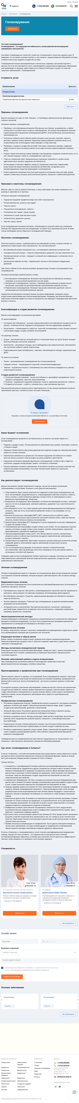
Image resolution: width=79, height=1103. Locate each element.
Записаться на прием (12, 977)
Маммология (5, 1078)
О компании (38, 1062)
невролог (48, 890)
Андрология (5, 1067)
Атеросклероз (9, 997)
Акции (36, 1071)
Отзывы (36, 1065)
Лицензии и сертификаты (42, 1068)
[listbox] (39, 952)
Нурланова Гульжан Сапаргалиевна (18, 893)
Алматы (15, 6)
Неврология (9, 92)
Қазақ (69, 2)
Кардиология (21, 1073)
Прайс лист (70, 106)
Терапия (4, 1086)
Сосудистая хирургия (24, 1084)
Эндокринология (22, 1089)
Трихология (21, 1086)
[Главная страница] (3, 6)
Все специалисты (68, 923)
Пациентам (37, 1074)
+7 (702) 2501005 (63, 1063)
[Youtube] (60, 1087)
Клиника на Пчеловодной (12, 901)
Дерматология (21, 1070)
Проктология (5, 1084)
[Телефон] (74, 1092)
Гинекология (5, 1070)
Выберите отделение (10, 948)
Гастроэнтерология (23, 1067)
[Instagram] (56, 1087)
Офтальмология (22, 1081)
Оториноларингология (8, 1081)
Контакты (37, 1077)
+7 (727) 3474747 (63, 1066)
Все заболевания (68, 1014)
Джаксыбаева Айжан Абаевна (54, 893)
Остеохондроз (48, 997)
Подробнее (8, 1006)
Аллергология (5, 1062)
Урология (4, 1089)
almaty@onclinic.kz (64, 1077)
